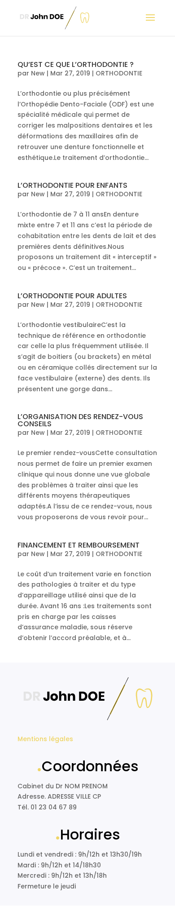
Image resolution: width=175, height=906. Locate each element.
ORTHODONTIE (119, 73)
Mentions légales (45, 738)
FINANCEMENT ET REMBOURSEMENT (79, 545)
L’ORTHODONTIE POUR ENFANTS (72, 185)
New (38, 73)
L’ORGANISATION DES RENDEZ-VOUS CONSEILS (80, 420)
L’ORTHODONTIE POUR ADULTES (72, 296)
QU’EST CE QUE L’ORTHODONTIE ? (76, 64)
